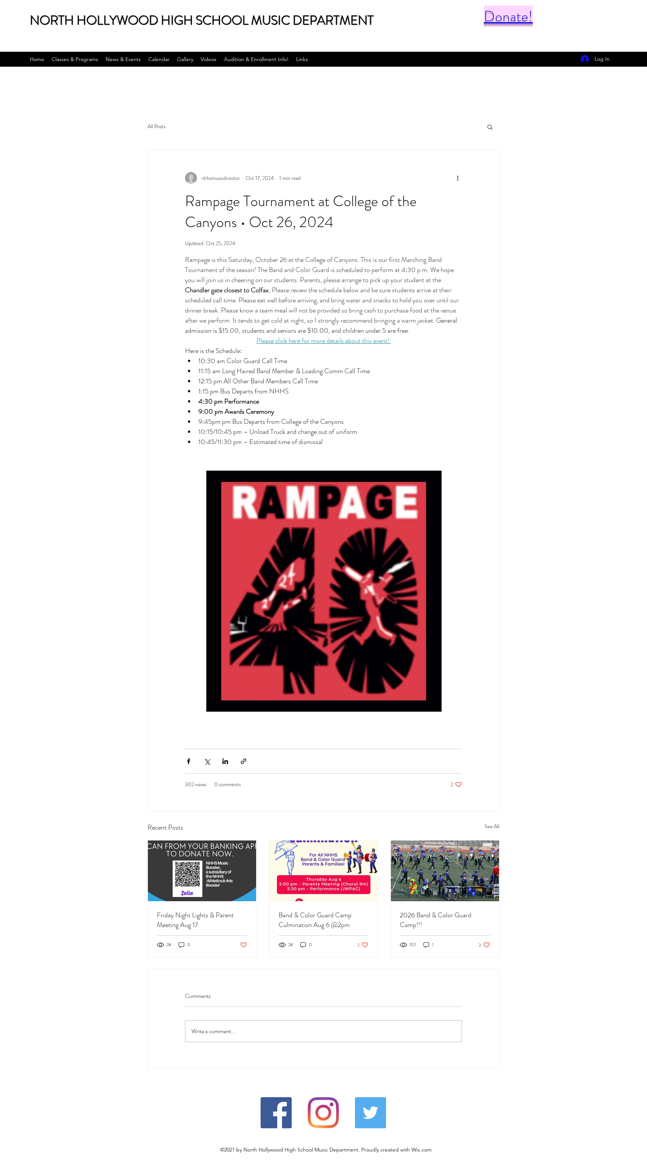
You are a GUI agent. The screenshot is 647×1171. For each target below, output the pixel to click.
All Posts (156, 126)
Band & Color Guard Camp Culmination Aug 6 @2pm (315, 920)
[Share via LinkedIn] (225, 761)
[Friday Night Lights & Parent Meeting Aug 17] (202, 870)
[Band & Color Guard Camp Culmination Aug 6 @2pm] (324, 870)
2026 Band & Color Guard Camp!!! (435, 920)
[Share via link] (243, 761)
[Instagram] (323, 1112)
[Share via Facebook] (188, 761)
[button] (489, 127)
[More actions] (457, 177)
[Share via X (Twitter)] (206, 761)
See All (492, 826)
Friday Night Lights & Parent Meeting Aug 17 (195, 920)
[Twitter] (370, 1112)
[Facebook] (276, 1112)
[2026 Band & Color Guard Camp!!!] (445, 870)
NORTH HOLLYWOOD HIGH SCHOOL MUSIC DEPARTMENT (202, 20)
